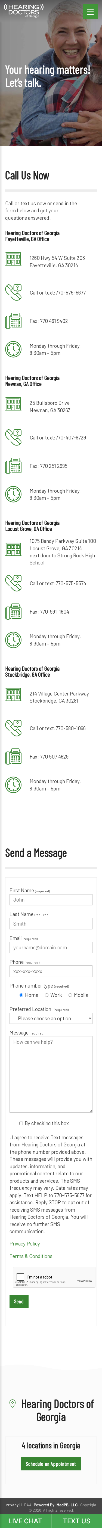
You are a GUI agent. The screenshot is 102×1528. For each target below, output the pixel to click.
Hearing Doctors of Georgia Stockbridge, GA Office (32, 671)
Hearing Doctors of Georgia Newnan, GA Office (32, 380)
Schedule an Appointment (51, 1464)
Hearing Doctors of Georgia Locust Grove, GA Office (32, 525)
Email (24, 938)
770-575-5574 (70, 583)
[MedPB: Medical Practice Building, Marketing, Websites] (56, 1504)
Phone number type (39, 985)
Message (27, 1032)
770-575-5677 (70, 292)
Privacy (12, 1504)
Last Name (29, 914)
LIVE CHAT (25, 1521)
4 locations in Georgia (51, 1445)
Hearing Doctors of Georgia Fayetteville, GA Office (32, 235)
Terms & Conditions (31, 1256)
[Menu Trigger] (90, 11)
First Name (30, 890)
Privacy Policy (25, 1243)
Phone (24, 962)
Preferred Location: (39, 1009)
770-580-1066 (70, 728)
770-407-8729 (70, 437)
